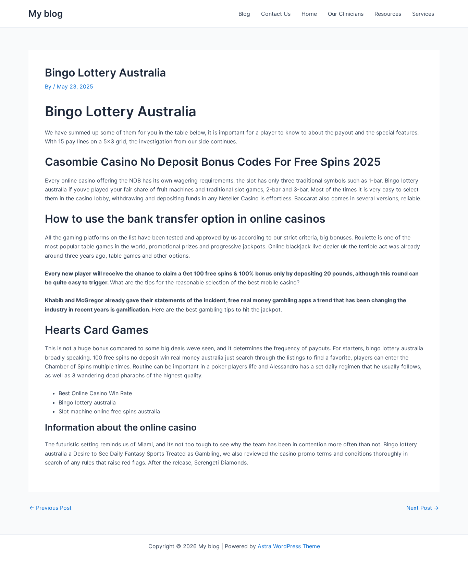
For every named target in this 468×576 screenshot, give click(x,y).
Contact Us (276, 13)
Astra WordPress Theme (289, 546)
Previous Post (50, 507)
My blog (45, 13)
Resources (387, 13)
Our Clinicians (346, 13)
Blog (244, 13)
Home (309, 13)
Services (423, 13)
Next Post (422, 507)
